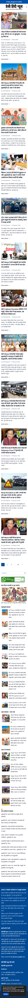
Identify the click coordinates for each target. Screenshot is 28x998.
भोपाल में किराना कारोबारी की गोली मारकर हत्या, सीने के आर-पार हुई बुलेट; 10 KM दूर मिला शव (13, 34)
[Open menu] (26, 7)
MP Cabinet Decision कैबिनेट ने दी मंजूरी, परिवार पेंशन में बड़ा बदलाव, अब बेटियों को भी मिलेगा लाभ (14, 311)
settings (22, 991)
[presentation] (14, 20)
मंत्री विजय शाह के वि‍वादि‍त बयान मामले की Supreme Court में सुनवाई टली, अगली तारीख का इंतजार (14, 450)
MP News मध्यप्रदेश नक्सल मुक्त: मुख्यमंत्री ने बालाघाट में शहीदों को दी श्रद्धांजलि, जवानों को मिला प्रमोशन (12, 356)
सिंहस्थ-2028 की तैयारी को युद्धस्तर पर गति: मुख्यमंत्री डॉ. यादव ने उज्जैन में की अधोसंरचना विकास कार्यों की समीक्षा (13, 175)
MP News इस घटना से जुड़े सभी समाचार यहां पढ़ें (13, 603)
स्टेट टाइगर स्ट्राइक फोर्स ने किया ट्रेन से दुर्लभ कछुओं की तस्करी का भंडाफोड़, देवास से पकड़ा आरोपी (14, 219)
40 (18, 564)
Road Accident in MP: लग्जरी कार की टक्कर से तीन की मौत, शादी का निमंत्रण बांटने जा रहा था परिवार (13, 495)
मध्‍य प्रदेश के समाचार (7, 811)
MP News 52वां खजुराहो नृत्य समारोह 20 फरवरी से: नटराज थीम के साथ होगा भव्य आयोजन (13, 264)
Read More (5, 59)
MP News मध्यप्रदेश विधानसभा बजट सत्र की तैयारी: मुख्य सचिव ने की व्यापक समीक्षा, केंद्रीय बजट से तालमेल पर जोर (13, 403)
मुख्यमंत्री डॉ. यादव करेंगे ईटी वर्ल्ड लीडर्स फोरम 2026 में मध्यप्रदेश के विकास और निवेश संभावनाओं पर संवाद (13, 829)
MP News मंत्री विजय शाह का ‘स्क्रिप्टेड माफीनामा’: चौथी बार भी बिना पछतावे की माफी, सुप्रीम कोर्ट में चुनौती (13, 540)
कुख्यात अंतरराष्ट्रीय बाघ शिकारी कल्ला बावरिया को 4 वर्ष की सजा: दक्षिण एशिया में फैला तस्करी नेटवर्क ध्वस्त (13, 130)
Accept (5, 994)
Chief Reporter (6, 39)
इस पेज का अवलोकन (18, 957)
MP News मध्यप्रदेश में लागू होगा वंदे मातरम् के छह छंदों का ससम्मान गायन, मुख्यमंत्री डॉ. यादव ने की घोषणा (12, 85)
